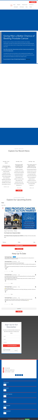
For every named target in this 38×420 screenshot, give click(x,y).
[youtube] (18, 375)
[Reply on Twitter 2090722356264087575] (5, 283)
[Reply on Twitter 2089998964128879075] (5, 304)
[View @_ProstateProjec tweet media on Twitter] (5, 281)
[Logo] (4, 4)
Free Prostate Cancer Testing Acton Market (12, 233)
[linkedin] (22, 375)
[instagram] (20, 375)
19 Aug (19, 297)
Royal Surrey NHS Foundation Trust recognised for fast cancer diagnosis (19, 166)
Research (6, 388)
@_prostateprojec (14, 261)
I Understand (27, 419)
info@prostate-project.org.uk (9, 369)
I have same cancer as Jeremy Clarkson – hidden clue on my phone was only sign (31, 166)
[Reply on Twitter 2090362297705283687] (5, 294)
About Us (6, 382)
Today (19, 242)
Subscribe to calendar (19, 245)
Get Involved (6, 411)
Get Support (6, 405)
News (5, 399)
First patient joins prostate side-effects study (6, 167)
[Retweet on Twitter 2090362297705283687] (7, 294)
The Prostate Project (8, 261)
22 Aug (19, 261)
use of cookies (22, 419)
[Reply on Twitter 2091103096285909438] (5, 271)
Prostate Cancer (7, 394)
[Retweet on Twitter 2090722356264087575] (7, 283)
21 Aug (19, 274)
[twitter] (16, 375)
